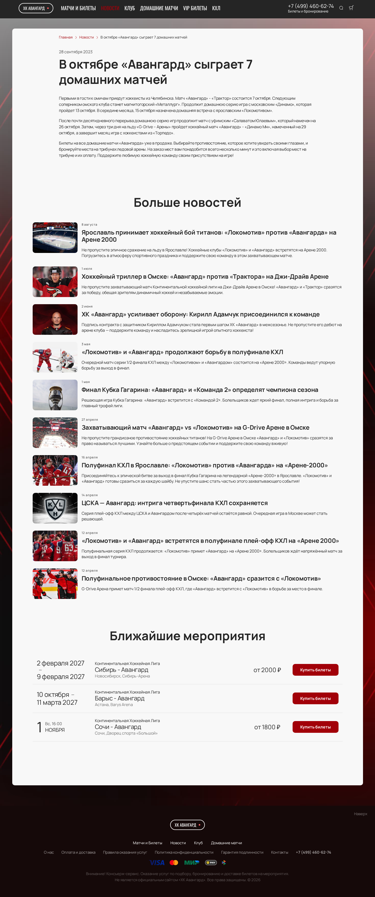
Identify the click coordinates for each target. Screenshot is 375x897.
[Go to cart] (351, 8)
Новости (110, 8)
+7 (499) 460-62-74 (311, 6)
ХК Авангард (34, 8)
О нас (49, 852)
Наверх (360, 813)
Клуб (129, 8)
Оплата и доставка (78, 852)
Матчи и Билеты (78, 8)
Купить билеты (315, 670)
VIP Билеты (195, 8)
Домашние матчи (159, 8)
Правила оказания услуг (125, 852)
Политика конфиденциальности (184, 852)
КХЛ (216, 8)
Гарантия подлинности (242, 852)
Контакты (279, 852)
